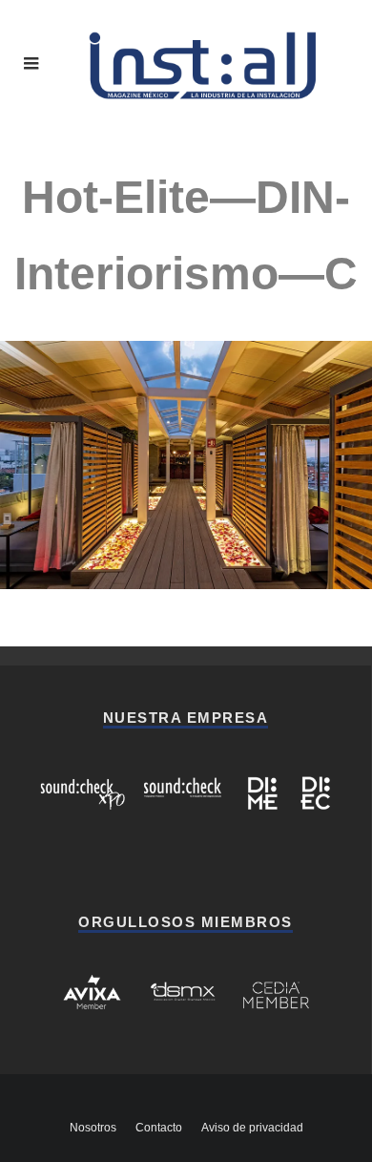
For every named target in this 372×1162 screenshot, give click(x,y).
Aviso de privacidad (252, 1127)
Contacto (158, 1127)
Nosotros (93, 1127)
